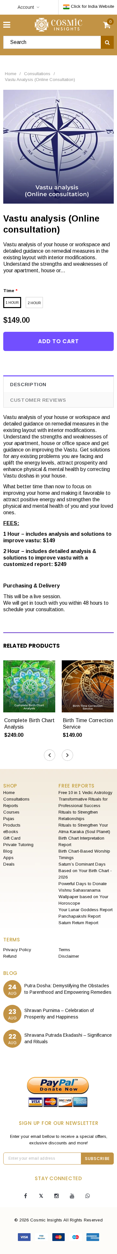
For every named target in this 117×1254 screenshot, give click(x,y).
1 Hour (12, 302)
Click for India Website (92, 6)
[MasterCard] (59, 1238)
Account (26, 7)
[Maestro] (76, 1238)
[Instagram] (56, 1196)
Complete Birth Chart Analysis (29, 724)
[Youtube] (72, 1196)
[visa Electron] (42, 1238)
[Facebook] (25, 1196)
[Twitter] (41, 1196)
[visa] (25, 1238)
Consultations (37, 73)
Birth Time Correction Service (88, 724)
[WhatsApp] (88, 1196)
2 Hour (34, 303)
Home (10, 73)
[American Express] (92, 1238)
